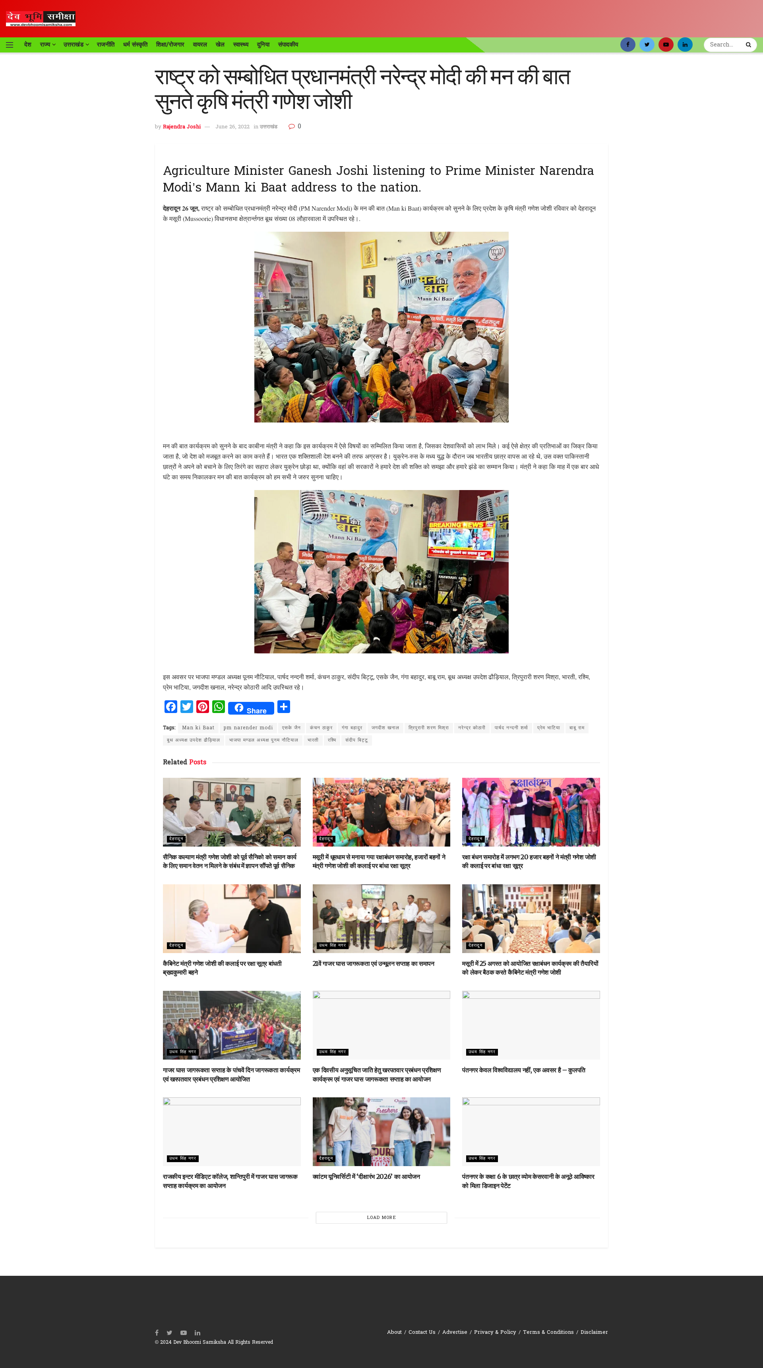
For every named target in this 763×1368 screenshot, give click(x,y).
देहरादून (176, 839)
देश (27, 44)
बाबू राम (577, 728)
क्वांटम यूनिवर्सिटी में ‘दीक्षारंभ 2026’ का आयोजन (366, 1176)
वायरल (200, 44)
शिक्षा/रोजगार (170, 44)
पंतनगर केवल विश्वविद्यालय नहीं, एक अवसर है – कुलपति (523, 1070)
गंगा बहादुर (352, 728)
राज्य (45, 44)
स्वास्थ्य (240, 44)
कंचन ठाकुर (321, 728)
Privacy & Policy (495, 1332)
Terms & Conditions (548, 1332)
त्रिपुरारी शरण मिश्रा (429, 728)
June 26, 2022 (232, 127)
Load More (381, 1218)
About (394, 1332)
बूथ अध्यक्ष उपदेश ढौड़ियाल (193, 740)
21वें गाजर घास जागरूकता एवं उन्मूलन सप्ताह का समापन (373, 963)
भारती (313, 740)
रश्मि (332, 740)
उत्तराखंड (73, 44)
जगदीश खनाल (385, 728)
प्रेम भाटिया (548, 728)
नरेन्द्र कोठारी (472, 728)
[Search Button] (749, 45)
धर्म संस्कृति (135, 44)
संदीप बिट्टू (356, 740)
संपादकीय (288, 44)
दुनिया (263, 44)
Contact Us (422, 1332)
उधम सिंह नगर (332, 945)
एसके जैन (291, 728)
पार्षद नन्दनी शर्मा (511, 728)
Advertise (454, 1332)
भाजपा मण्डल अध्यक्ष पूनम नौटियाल (263, 740)
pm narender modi (248, 728)
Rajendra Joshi (182, 127)
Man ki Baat (198, 728)
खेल (220, 44)
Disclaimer (594, 1332)
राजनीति (105, 44)
